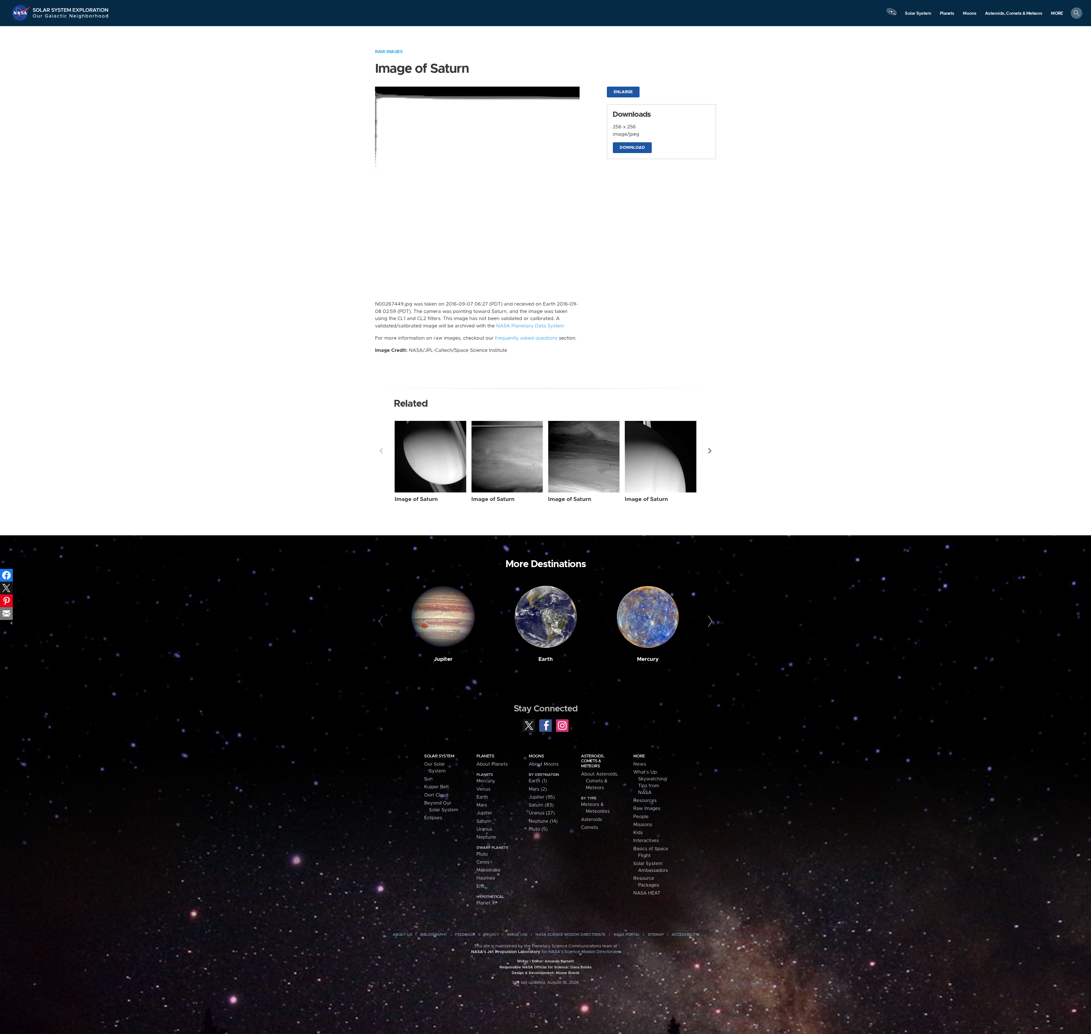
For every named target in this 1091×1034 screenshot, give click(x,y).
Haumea (485, 878)
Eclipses (433, 818)
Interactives (646, 840)
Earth (545, 659)
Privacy (491, 935)
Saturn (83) (541, 805)
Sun (428, 779)
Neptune (486, 837)
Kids (638, 832)
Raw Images (389, 52)
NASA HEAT (646, 893)
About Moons (544, 764)
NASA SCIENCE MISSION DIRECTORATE (570, 935)
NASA (21, 13)
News (639, 764)
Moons (536, 756)
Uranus (484, 829)
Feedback (465, 935)
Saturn (483, 821)
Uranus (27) (542, 813)
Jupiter (443, 659)
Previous (381, 451)
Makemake (488, 870)
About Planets (492, 764)
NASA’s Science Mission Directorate (583, 952)
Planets (485, 756)
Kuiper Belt (436, 787)
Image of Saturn (416, 499)
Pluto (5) (538, 829)
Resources (645, 800)
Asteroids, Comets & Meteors (592, 761)
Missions (642, 824)
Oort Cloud (436, 795)
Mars (481, 805)
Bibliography (433, 935)
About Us (402, 935)
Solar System (439, 756)
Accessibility (685, 935)
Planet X (485, 903)
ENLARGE (623, 92)
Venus (483, 789)
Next (710, 451)
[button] (1057, 13)
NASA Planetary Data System (530, 326)
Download (632, 148)
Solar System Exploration (70, 8)
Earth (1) (538, 781)
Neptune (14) (543, 821)
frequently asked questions (526, 338)
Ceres (482, 862)
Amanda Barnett (559, 961)
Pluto (482, 854)
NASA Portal (627, 935)
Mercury (648, 659)
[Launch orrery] (891, 14)
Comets (589, 827)
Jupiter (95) (542, 797)
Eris (480, 886)
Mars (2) (538, 789)
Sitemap (656, 935)
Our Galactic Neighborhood (70, 17)
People (641, 816)
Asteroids (591, 819)
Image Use (517, 935)
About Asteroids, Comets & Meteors (599, 781)
